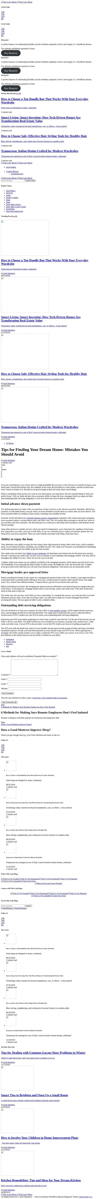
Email (4, 684)
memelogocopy (17, 174)
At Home (10, 443)
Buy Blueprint (10, 53)
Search (28, 906)
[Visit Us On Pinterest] (67, 879)
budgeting (10, 639)
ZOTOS (9, 193)
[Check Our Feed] (27, 881)
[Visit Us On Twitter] (10, 879)
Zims (8, 202)
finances (9, 644)
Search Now (30, 181)
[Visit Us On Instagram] (29, 879)
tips (7, 646)
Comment (5, 675)
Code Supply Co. (85, 1197)
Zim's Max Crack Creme (16, 207)
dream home (11, 642)
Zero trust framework (14, 211)
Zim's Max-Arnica (13, 204)
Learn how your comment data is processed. (49, 698)
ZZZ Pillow (11, 191)
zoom (8, 195)
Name (4, 679)
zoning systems (12, 198)
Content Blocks (12, 171)
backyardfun (11, 167)
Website (4, 688)
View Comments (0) (9, 702)
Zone (8, 200)
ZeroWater (10, 209)
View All (18, 93)
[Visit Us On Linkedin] (10, 881)
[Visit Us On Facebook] (48, 879)
